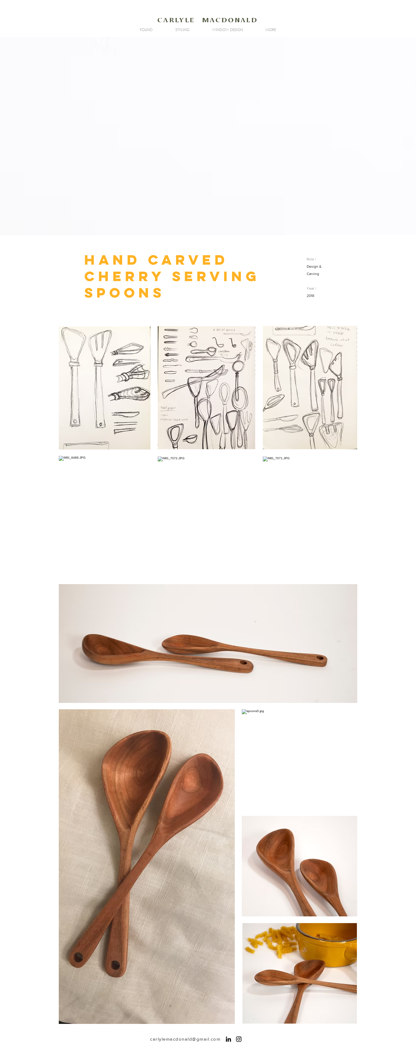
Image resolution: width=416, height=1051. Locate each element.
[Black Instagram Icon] (238, 1039)
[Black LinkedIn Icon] (228, 1039)
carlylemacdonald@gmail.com (185, 1039)
